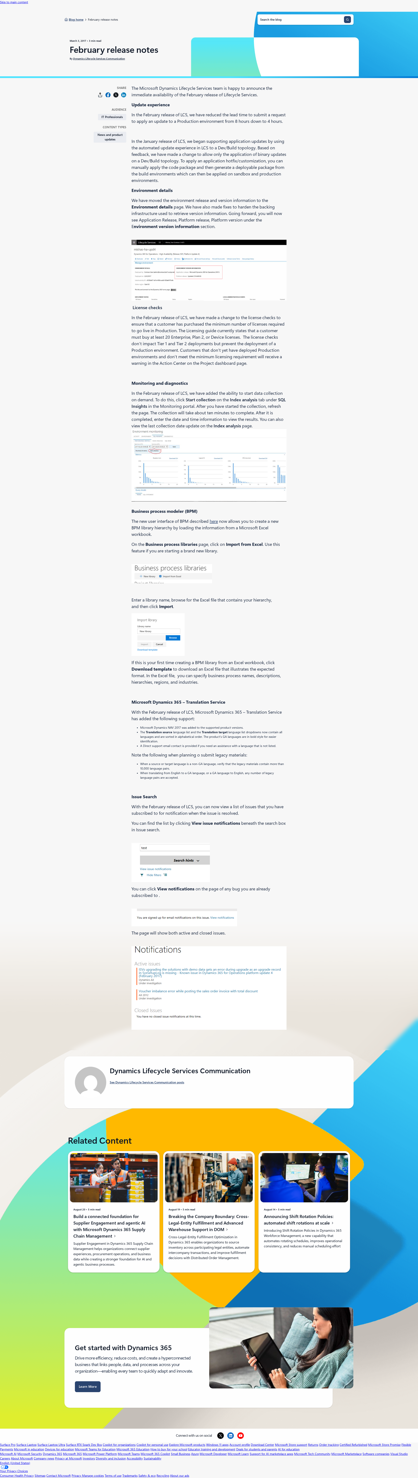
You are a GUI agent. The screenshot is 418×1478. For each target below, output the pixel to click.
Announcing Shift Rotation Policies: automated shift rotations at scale (299, 1219)
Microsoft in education (29, 1449)
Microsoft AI (8, 1454)
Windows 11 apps (217, 1444)
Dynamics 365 (52, 1454)
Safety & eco (147, 1475)
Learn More (88, 1387)
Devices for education (59, 1449)
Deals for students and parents (256, 1449)
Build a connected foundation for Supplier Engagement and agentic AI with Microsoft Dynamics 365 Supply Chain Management (109, 1226)
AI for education (289, 1449)
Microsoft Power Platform (100, 1454)
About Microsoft (22, 1458)
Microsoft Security (29, 1454)
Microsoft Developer (213, 1454)
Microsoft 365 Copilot (155, 1454)
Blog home (76, 19)
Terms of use (113, 1475)
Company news (44, 1458)
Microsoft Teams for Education (95, 1449)
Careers (5, 1458)
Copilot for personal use (152, 1444)
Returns (313, 1444)
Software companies (375, 1454)
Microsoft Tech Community (312, 1454)
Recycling (163, 1475)
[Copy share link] (100, 94)
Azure (195, 1454)
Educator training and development (211, 1449)
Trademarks (130, 1475)
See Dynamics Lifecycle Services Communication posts (147, 1082)
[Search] (347, 19)
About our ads (179, 1475)
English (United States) (15, 1463)
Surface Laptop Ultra (51, 1444)
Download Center (262, 1444)
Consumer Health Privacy (17, 1475)
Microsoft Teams (129, 1454)
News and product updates (110, 137)
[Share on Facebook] (108, 94)
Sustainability (152, 1458)
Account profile (239, 1444)
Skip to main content (14, 2)
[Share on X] (115, 94)
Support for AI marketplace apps (271, 1454)
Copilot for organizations (119, 1444)
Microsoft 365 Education (133, 1449)
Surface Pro (7, 1444)
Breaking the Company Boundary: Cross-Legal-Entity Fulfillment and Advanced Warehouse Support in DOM (209, 1223)
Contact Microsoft (58, 1475)
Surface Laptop (26, 1444)
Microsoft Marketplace (346, 1454)
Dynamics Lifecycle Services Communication (99, 58)
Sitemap (40, 1475)
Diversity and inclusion (111, 1458)
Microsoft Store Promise (384, 1444)
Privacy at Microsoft (68, 1458)
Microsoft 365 (72, 1454)
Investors (89, 1458)
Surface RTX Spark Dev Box (84, 1444)
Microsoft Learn (238, 1454)
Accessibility (135, 1458)
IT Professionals (112, 117)
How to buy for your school (168, 1449)
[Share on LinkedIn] (123, 94)
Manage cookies (93, 1475)
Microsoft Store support (291, 1444)
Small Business (180, 1454)
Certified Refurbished (353, 1444)
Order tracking (329, 1444)
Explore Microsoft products (187, 1444)
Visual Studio (399, 1454)
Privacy (77, 1475)
